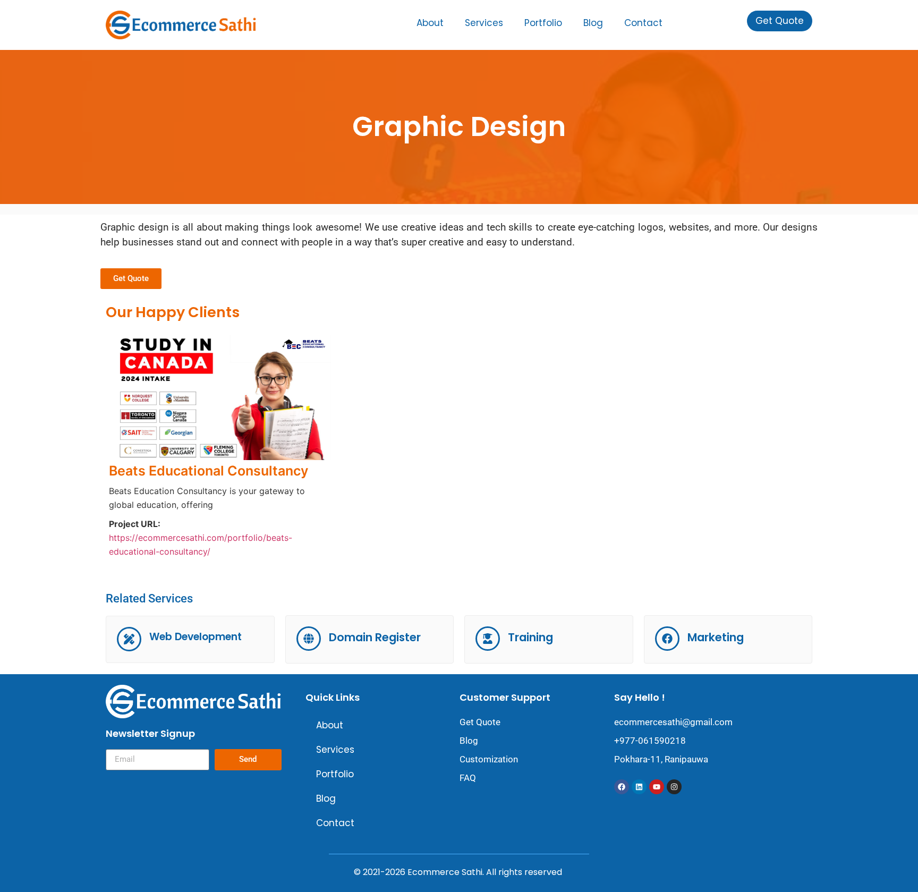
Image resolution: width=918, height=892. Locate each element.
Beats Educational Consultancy (208, 471)
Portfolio (543, 22)
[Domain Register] (308, 638)
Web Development (195, 637)
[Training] (487, 638)
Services (484, 22)
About (430, 22)
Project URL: (134, 524)
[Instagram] (674, 786)
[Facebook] (621, 786)
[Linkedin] (639, 786)
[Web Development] (129, 639)
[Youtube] (656, 786)
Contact (643, 22)
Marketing (715, 637)
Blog (593, 22)
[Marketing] (667, 638)
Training (530, 637)
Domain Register (375, 637)
